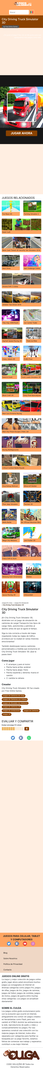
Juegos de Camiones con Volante (15, 699)
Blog (5, 953)
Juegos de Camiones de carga (13, 695)
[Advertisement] (21, 51)
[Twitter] (13, 738)
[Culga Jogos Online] (21, 1054)
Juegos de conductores (11, 710)
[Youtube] (25, 944)
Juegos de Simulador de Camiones (15, 703)
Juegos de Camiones (31, 710)
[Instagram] (33, 944)
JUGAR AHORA (21, 133)
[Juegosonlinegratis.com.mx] (22, 3)
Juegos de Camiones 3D (11, 707)
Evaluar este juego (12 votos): (12, 725)
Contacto (7, 970)
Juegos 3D (6, 714)
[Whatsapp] (29, 738)
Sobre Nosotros (10, 958)
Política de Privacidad (12, 964)
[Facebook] (21, 738)
